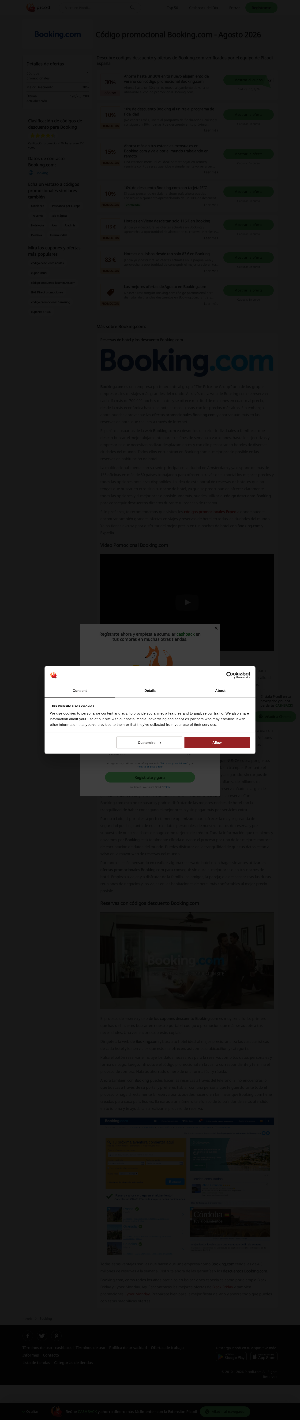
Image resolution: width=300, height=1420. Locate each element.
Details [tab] (150, 691)
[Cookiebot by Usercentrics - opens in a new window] (229, 675)
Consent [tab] (80, 691)
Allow (217, 742)
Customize (146, 742)
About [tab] (220, 691)
